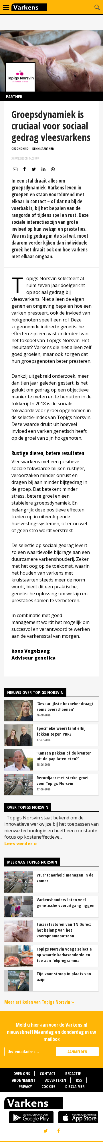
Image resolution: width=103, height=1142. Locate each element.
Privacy (25, 1086)
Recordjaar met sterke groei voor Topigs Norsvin (62, 780)
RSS (79, 1080)
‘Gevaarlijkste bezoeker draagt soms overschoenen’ (65, 706)
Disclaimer (75, 1086)
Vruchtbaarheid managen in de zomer (65, 877)
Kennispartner (43, 148)
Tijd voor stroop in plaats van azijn (64, 976)
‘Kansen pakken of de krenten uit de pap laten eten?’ (64, 755)
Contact (48, 1073)
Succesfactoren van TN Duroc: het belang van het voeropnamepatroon (64, 930)
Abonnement (23, 1080)
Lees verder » (20, 843)
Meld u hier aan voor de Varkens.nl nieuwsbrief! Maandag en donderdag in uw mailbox (51, 1031)
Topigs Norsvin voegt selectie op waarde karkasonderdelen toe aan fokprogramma (64, 954)
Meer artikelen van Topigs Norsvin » (39, 1002)
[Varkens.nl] (51, 1104)
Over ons (21, 1073)
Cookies (48, 1086)
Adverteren (55, 1080)
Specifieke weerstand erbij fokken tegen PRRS (61, 731)
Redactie (73, 1073)
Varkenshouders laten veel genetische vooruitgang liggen (65, 902)
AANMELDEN (77, 1051)
